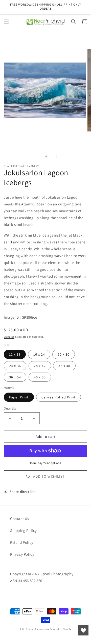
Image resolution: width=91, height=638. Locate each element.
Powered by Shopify (60, 629)
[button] (6, 21)
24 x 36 (15, 365)
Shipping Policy (23, 530)
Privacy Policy (22, 554)
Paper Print (19, 397)
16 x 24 (39, 354)
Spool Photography (38, 629)
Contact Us (19, 518)
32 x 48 (64, 365)
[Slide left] (34, 156)
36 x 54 (15, 377)
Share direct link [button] (23, 491)
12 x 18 (14, 354)
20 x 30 (64, 354)
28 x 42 (40, 365)
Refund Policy (21, 542)
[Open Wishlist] (83, 630)
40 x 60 (40, 377)
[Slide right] (56, 156)
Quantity (10, 408)
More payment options (45, 463)
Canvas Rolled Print (58, 397)
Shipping (9, 336)
